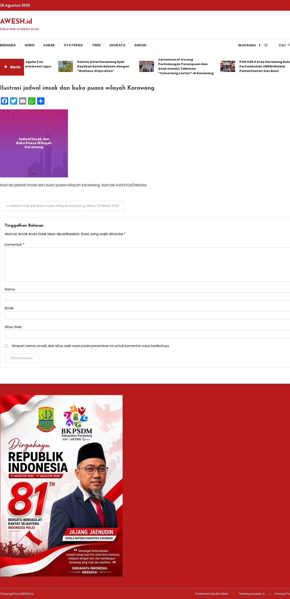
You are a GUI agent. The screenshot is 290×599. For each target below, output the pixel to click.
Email (9, 308)
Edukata (117, 45)
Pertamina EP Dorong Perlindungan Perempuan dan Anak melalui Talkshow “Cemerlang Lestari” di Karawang (180, 66)
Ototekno (73, 45)
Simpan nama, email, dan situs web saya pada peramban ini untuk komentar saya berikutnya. (90, 345)
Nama (10, 289)
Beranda (8, 45)
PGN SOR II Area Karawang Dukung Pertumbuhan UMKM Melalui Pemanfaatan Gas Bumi (261, 66)
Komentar (14, 244)
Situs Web (13, 326)
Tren (96, 45)
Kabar (49, 45)
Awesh (140, 45)
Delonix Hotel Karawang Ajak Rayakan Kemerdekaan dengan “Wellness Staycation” (97, 66)
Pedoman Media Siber (211, 593)
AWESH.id (16, 21)
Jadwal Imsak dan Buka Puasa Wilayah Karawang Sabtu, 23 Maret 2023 (63, 206)
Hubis (29, 45)
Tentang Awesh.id (251, 593)
